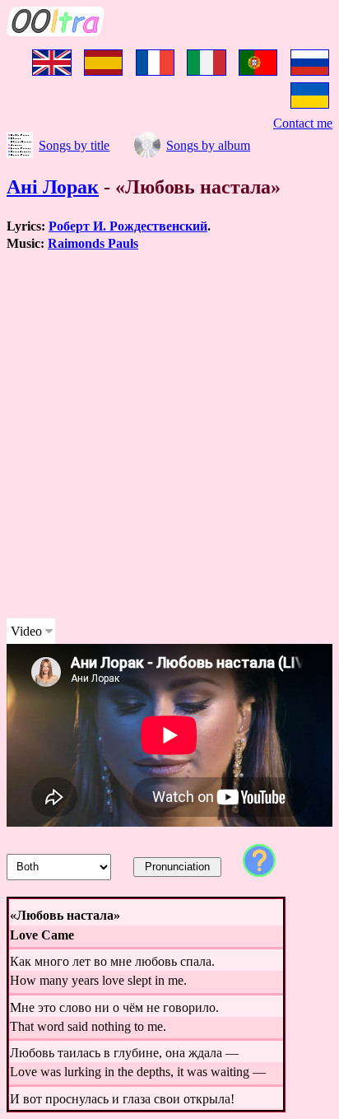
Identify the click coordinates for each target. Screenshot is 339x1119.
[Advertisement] (169, 435)
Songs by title (74, 145)
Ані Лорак (53, 187)
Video (26, 631)
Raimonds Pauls (93, 243)
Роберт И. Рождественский (128, 226)
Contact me (302, 123)
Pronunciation (177, 866)
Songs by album (208, 145)
